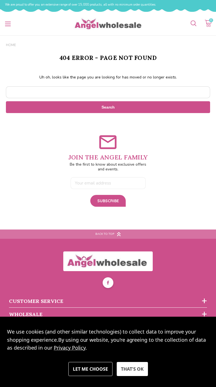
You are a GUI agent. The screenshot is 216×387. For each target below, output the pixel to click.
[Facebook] (108, 283)
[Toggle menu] (7, 24)
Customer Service (36, 301)
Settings (90, 369)
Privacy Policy (70, 347)
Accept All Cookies (132, 369)
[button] (108, 261)
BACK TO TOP (104, 234)
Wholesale (25, 314)
